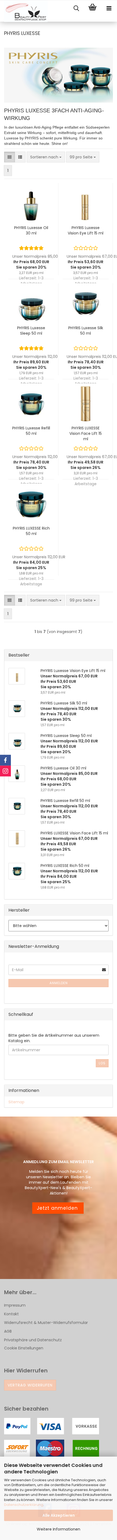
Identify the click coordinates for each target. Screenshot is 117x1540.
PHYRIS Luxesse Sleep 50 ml (31, 330)
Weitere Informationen (58, 1529)
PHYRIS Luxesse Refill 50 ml (31, 430)
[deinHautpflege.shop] (24, 11)
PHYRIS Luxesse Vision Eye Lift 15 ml (85, 230)
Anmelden (59, 983)
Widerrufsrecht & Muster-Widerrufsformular (46, 1322)
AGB (8, 1331)
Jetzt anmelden (58, 1208)
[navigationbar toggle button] (109, 8)
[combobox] (46, 157)
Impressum (15, 1305)
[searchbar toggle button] (76, 8)
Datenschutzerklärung (23, 1504)
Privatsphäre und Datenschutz (33, 1340)
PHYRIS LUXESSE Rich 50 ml (31, 531)
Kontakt (11, 1314)
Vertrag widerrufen (30, 1385)
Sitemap (16, 1102)
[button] (9, 157)
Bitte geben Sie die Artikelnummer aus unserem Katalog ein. (53, 1038)
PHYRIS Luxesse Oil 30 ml (31, 230)
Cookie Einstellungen (23, 1348)
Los (102, 1063)
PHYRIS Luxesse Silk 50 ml (85, 330)
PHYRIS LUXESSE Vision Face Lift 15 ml (85, 433)
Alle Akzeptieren (58, 1515)
